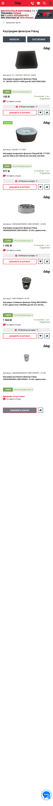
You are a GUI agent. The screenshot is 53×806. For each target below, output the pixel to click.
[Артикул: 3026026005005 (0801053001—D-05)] (26, 209)
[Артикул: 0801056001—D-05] (26, 283)
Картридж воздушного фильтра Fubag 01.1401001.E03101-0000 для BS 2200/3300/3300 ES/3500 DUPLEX (24, 80)
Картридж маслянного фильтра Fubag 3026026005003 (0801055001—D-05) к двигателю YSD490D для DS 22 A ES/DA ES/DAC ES (24, 378)
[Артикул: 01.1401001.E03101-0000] (26, 60)
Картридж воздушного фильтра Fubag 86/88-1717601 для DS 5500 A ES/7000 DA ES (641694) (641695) (26, 154)
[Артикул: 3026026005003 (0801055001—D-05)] (26, 358)
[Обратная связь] (46, 795)
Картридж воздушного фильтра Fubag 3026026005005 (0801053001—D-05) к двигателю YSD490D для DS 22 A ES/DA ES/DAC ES (24, 229)
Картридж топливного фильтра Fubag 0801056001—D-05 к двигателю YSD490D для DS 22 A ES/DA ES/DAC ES (25, 303)
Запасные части (13, 23)
